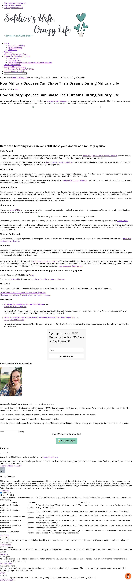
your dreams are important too (46, 261)
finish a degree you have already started (100, 156)
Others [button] (2, 573)
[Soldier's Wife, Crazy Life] (48, 39)
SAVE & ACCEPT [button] (7, 580)
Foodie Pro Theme (50, 457)
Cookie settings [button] (6, 466)
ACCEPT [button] (18, 466)
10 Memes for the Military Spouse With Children (24, 304)
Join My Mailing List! (66, 356)
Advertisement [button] (6, 563)
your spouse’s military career (70, 266)
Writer (31, 275)
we (48, 101)
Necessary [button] (4, 490)
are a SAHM (15, 210)
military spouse (49, 279)
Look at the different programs (59, 162)
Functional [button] (4, 535)
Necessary (6, 493)
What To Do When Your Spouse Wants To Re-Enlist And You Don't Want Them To (39, 317)
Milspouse (60, 279)
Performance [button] (5, 545)
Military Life (15, 279)
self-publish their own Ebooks (75, 180)
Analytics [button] (4, 554)
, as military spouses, (58, 101)
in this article (122, 221)
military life (37, 279)
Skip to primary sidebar (13, 8)
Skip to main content (12, 5)
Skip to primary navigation (15, 3)
